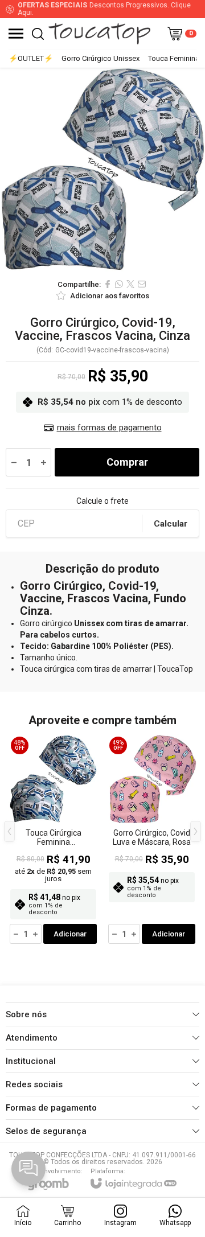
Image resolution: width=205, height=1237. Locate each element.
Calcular (170, 524)
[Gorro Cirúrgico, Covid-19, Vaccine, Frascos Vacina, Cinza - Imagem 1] (102, 170)
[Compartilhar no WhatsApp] (119, 284)
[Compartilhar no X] (130, 284)
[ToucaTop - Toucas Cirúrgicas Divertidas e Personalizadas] (99, 33)
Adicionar (70, 934)
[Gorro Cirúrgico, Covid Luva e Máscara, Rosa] (152, 839)
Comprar (127, 462)
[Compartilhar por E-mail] (142, 284)
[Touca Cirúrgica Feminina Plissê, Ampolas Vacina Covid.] (53, 839)
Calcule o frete (102, 501)
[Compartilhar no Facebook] (108, 284)
